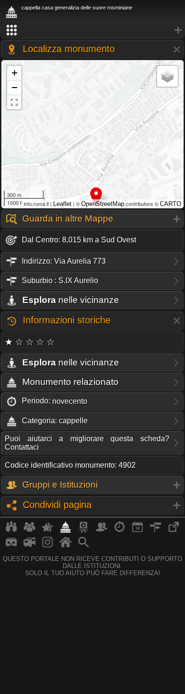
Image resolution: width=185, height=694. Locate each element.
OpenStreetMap (102, 203)
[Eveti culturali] (138, 530)
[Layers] (167, 76)
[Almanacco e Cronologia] (120, 530)
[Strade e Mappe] (156, 530)
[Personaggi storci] (101, 530)
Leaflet (62, 203)
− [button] (14, 87)
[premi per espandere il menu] (92, 30)
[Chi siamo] (29, 530)
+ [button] (14, 73)
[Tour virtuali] (11, 546)
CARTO (170, 203)
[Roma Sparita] (83, 530)
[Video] (29, 546)
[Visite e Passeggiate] (11, 530)
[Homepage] (65, 546)
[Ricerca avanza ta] (83, 546)
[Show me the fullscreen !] (14, 102)
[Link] (174, 530)
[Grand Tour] (47, 530)
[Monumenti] (65, 530)
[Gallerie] (47, 546)
